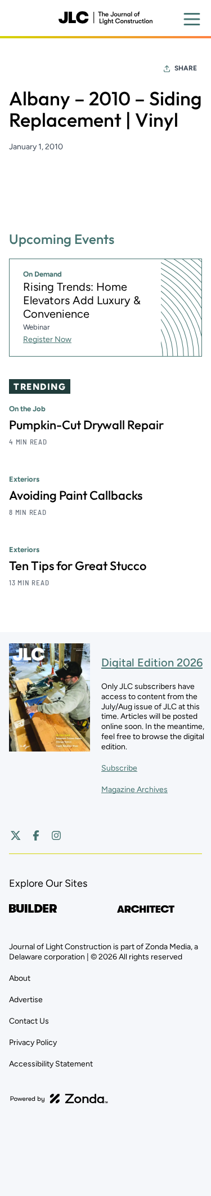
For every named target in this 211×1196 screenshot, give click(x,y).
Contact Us (29, 1021)
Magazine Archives (134, 789)
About (19, 978)
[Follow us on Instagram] (56, 835)
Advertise (26, 999)
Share (185, 68)
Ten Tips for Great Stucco (77, 565)
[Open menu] (192, 19)
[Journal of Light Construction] (105, 18)
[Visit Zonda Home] (59, 1098)
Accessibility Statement (51, 1064)
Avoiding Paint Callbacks (75, 495)
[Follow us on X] (16, 835)
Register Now (47, 339)
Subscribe (119, 768)
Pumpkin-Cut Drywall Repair (86, 425)
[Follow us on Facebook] (36, 835)
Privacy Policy (33, 1042)
